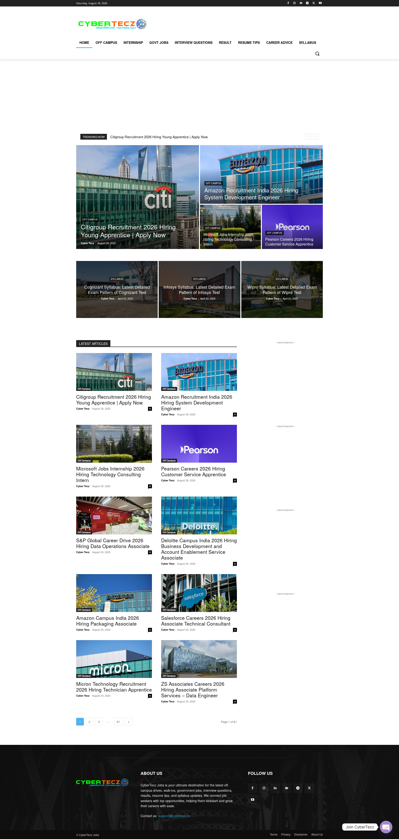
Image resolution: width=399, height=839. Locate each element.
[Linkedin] (275, 788)
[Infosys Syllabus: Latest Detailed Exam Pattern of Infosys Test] (199, 289)
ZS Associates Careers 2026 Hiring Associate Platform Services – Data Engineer (192, 689)
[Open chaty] (386, 827)
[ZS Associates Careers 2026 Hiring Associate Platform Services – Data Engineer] (199, 659)
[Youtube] (320, 3)
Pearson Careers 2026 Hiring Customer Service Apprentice (193, 471)
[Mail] (301, 3)
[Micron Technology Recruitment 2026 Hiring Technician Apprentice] (114, 659)
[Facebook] (288, 3)
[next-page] (129, 721)
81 (118, 722)
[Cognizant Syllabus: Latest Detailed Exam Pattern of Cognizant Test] (117, 289)
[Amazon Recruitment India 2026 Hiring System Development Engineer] (261, 174)
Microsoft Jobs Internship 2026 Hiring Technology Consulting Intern (110, 474)
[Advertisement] (234, 23)
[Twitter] (313, 3)
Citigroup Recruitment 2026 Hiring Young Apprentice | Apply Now (159, 136)
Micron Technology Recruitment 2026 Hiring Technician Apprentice (114, 686)
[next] (316, 137)
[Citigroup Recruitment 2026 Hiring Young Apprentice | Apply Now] (137, 197)
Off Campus (90, 219)
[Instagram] (294, 3)
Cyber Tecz (83, 408)
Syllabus (117, 279)
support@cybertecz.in (174, 815)
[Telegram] (307, 3)
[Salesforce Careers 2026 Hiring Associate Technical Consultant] (199, 593)
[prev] (308, 137)
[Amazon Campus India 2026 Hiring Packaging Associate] (114, 593)
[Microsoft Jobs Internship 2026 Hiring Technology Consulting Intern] (230, 227)
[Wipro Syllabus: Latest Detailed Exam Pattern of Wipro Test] (282, 289)
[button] (317, 53)
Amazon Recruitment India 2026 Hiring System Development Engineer (196, 402)
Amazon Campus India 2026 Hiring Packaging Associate (107, 620)
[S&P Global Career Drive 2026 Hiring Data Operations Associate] (114, 515)
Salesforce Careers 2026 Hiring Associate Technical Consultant (195, 620)
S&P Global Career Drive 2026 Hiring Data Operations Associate (113, 543)
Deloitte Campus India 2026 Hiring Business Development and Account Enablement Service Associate (199, 549)
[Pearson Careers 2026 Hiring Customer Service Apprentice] (292, 227)
